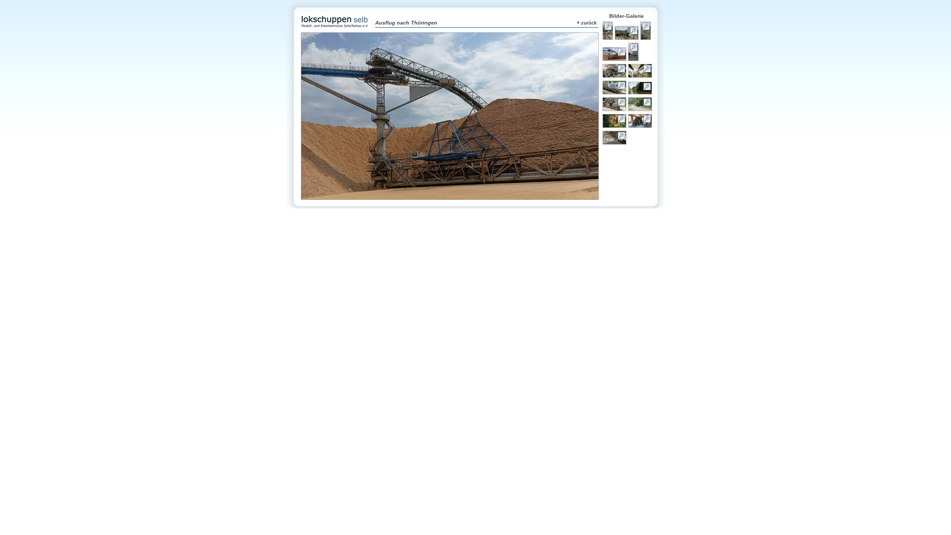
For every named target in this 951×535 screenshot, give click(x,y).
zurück (589, 23)
